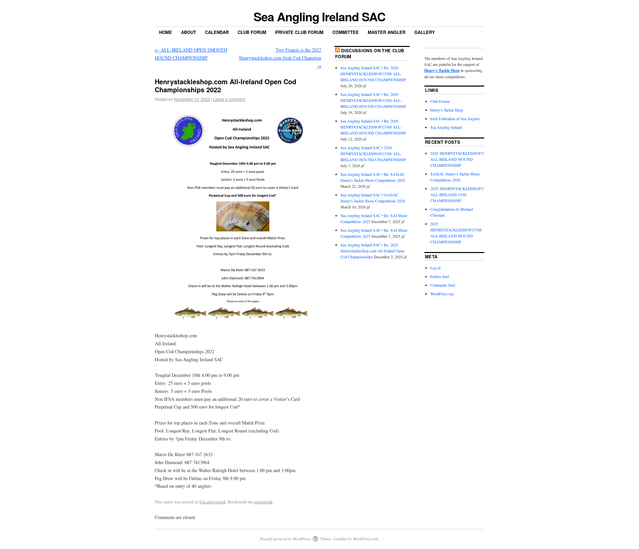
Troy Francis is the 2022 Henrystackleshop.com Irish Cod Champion (280, 58)
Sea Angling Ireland (446, 127)
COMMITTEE (345, 32)
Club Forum (252, 32)
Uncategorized (212, 502)
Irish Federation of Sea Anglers (455, 118)
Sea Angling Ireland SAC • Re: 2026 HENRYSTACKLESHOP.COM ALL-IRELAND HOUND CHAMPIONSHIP (373, 73)
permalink (263, 502)
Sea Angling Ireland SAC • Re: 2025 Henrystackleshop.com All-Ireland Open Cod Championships (372, 250)
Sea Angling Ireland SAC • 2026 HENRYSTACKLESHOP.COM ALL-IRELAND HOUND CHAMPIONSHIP (373, 153)
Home (165, 32)
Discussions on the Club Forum (369, 53)
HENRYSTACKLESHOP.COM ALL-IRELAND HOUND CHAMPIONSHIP (456, 235)
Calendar (217, 32)
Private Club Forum (299, 32)
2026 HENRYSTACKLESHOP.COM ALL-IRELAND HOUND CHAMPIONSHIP (460, 159)
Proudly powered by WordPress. (286, 538)
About (188, 32)
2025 (434, 223)
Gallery (424, 32)
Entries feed (439, 276)
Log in (435, 267)
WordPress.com (365, 538)
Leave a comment (229, 99)
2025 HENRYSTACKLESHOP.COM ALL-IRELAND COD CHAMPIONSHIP (460, 194)
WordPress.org (442, 293)
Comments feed (442, 285)
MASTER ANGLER (386, 32)
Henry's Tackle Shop (442, 70)
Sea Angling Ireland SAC (319, 16)
